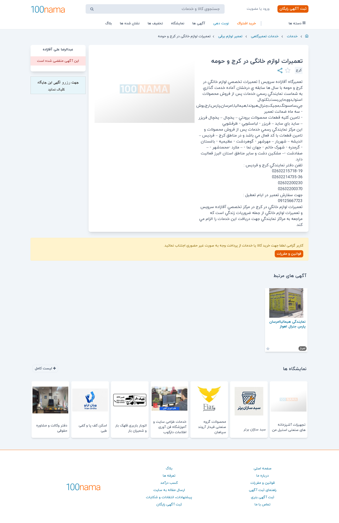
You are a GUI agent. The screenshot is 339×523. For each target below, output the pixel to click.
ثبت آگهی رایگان (292, 8)
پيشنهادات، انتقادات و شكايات (169, 497)
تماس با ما (263, 504)
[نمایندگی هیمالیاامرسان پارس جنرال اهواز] (286, 303)
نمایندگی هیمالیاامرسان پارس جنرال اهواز (287, 324)
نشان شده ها (130, 23)
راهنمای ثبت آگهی (262, 490)
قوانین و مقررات (289, 253)
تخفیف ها (155, 23)
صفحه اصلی (262, 468)
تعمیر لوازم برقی (230, 36)
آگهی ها (198, 23)
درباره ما (262, 475)
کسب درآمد (169, 483)
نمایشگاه (177, 23)
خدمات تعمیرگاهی (264, 36)
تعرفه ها (169, 475)
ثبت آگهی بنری (262, 497)
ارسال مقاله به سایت (169, 490)
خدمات (292, 36)
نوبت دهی (221, 23)
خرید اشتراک (246, 23)
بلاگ (108, 23)
